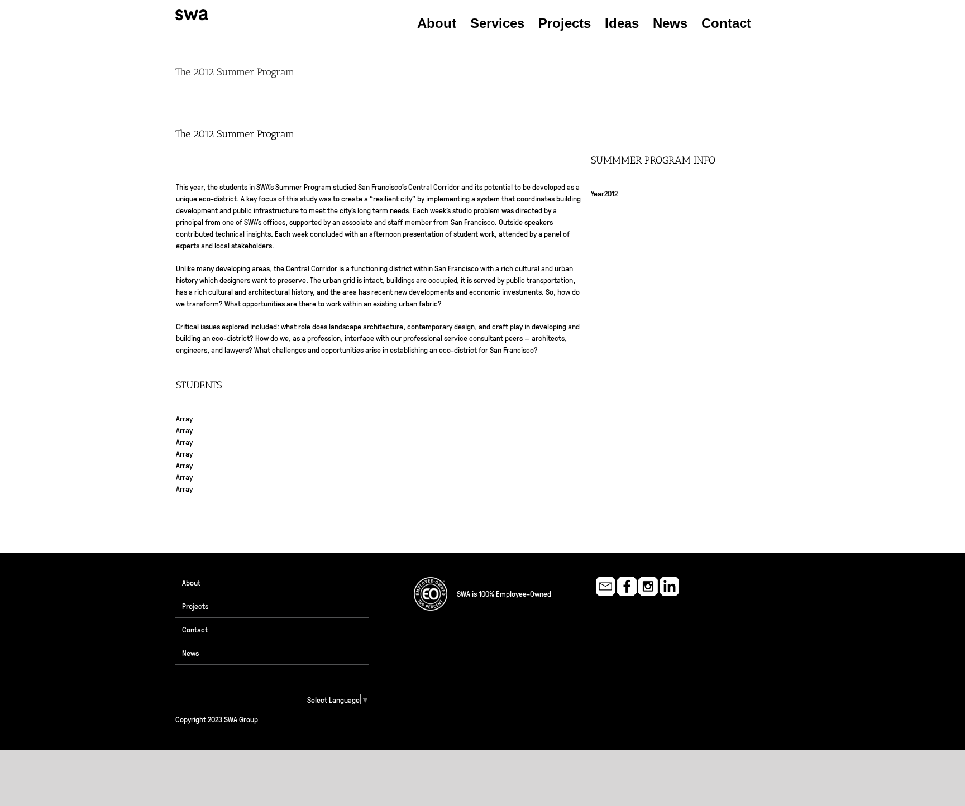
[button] (770, 23)
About (191, 582)
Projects (195, 606)
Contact (195, 629)
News (190, 652)
